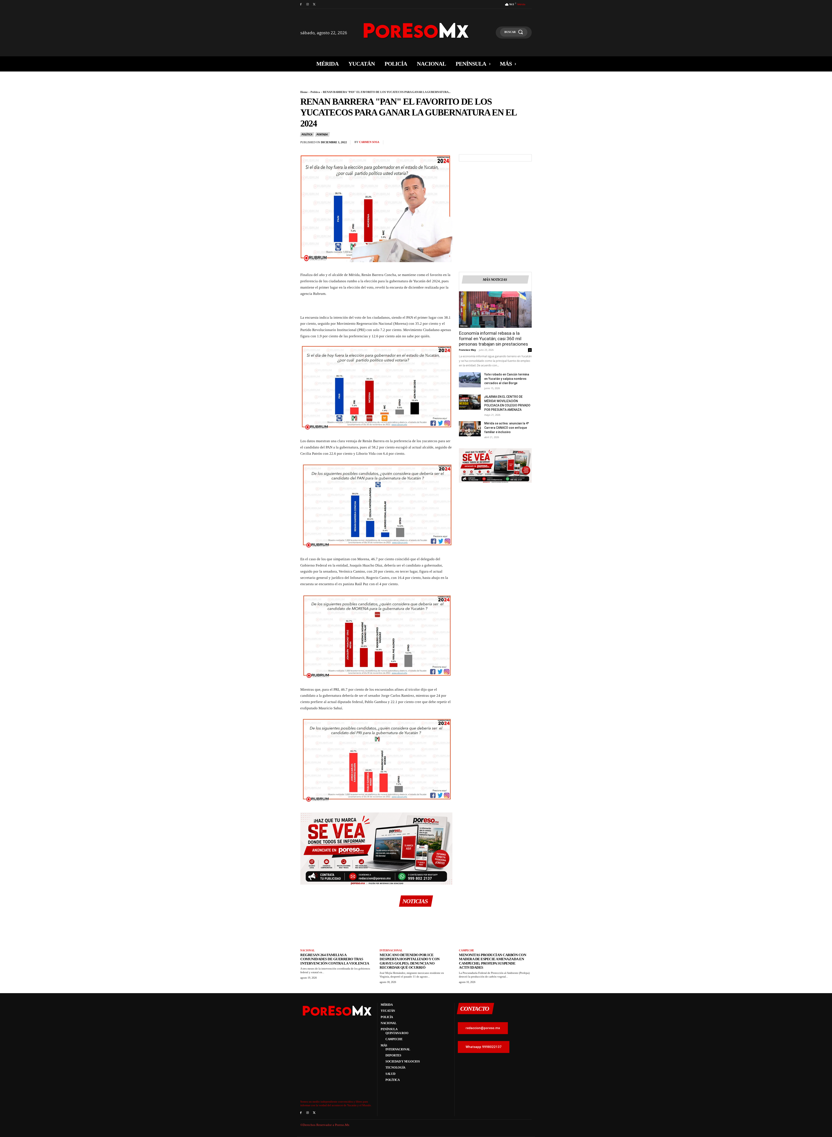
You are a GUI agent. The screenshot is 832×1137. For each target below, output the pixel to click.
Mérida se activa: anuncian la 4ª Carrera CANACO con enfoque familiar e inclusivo (506, 428)
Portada (322, 134)
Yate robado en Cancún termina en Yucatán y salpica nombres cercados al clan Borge (506, 379)
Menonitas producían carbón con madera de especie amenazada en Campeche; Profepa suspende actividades (492, 961)
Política (315, 92)
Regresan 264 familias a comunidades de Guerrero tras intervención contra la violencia (334, 959)
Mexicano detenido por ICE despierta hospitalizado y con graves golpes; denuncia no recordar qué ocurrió (410, 961)
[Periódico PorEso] (416, 30)
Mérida (464, 325)
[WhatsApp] (507, 143)
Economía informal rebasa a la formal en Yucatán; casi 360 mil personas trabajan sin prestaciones (493, 339)
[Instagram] (307, 4)
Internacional (391, 950)
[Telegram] (527, 143)
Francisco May (467, 349)
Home (304, 92)
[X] (314, 4)
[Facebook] (301, 4)
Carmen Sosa (369, 142)
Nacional (307, 950)
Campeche (466, 950)
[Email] (517, 143)
